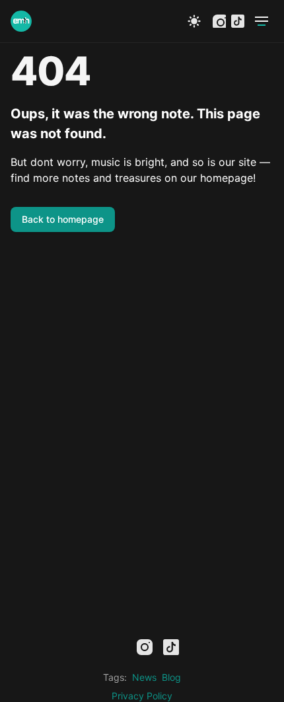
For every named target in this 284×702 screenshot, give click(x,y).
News (144, 677)
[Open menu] (261, 21)
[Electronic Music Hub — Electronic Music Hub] (21, 21)
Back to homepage (63, 219)
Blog (171, 677)
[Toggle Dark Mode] (194, 21)
